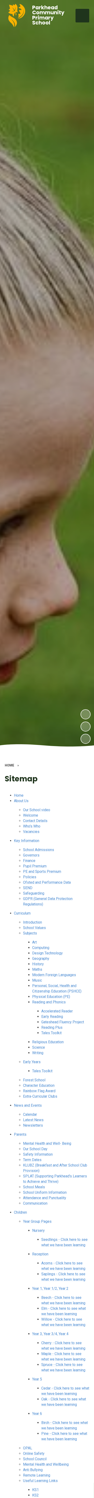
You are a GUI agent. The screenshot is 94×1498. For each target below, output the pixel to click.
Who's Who (31, 826)
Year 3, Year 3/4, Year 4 (50, 1334)
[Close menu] (82, 15)
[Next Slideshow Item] (86, 714)
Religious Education (48, 1042)
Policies (29, 877)
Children (20, 1212)
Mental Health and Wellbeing (46, 1464)
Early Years (32, 1062)
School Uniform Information (45, 1192)
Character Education (39, 1085)
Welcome (30, 815)
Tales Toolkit (51, 1033)
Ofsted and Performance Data (47, 882)
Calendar (30, 1114)
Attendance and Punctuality (44, 1198)
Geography (40, 958)
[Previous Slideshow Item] (86, 727)
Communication (35, 1203)
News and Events (28, 1105)
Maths (37, 969)
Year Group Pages (37, 1221)
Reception (40, 1254)
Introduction (32, 922)
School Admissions (38, 850)
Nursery (38, 1230)
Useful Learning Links (40, 1481)
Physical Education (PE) (51, 996)
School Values (34, 928)
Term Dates (32, 1160)
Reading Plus (52, 1027)
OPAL (27, 1448)
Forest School (34, 1080)
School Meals (34, 1187)
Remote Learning (36, 1475)
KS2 (35, 1495)
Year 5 (37, 1379)
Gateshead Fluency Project (62, 1022)
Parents (20, 1134)
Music (37, 980)
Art (34, 942)
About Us (21, 801)
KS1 (35, 1490)
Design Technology (47, 953)
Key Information (26, 841)
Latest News (33, 1120)
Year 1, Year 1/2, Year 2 (50, 1288)
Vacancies (31, 831)
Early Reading (52, 1016)
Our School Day (35, 1149)
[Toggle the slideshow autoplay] (86, 739)
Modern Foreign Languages (54, 975)
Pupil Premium (35, 866)
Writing (37, 1053)
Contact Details (35, 821)
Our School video (36, 810)
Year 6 (37, 1413)
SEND (27, 888)
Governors (31, 855)
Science (38, 1047)
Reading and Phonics (49, 1002)
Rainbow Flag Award (39, 1091)
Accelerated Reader (57, 1011)
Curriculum (22, 913)
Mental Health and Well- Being (47, 1143)
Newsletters (33, 1125)
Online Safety (33, 1453)
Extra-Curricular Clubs (40, 1096)
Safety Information (38, 1154)
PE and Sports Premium (42, 871)
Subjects (30, 933)
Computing (40, 947)
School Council (35, 1459)
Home (19, 795)
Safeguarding (33, 893)
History (38, 964)
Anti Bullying (33, 1470)
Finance (29, 860)
